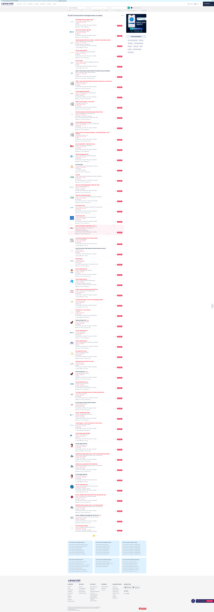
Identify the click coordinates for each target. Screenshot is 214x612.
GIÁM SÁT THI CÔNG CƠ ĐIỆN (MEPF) (84, 226)
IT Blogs (69, 594)
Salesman (130, 46)
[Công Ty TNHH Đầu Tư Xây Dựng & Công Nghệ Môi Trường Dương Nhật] (72, 207)
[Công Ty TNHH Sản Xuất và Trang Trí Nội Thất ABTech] (72, 218)
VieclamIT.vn (103, 588)
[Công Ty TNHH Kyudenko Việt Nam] (72, 322)
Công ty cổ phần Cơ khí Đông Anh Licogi (83, 21)
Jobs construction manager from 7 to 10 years (131, 569)
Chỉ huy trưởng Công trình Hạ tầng (83, 122)
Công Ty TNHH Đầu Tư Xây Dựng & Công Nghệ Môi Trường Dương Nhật (89, 207)
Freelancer (115, 586)
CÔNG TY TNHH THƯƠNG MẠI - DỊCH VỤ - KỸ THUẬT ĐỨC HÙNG (87, 123)
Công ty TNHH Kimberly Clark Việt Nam (83, 424)
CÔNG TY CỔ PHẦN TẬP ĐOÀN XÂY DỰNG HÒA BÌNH (85, 280)
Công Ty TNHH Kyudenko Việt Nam (82, 321)
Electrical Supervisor (82, 371)
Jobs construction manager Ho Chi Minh (103, 546)
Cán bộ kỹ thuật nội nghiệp (82, 525)
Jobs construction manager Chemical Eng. (76, 552)
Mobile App (70, 596)
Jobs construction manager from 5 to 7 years (130, 568)
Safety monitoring (116, 593)
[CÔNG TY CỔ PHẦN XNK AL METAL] (72, 353)
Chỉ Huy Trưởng (79, 60)
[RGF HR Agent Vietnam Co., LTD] (72, 83)
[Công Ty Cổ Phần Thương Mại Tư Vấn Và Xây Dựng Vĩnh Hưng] (72, 517)
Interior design (115, 588)
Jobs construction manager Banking (75, 549)
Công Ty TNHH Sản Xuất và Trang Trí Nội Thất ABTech (86, 217)
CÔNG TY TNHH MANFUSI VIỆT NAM (82, 186)
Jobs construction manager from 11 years (130, 571)
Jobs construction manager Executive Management (78, 571)
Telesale (114, 594)
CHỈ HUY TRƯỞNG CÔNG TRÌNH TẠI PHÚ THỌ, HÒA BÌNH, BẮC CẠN (91, 494)
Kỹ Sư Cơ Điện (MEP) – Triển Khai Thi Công (85, 144)
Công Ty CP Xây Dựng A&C (81, 332)
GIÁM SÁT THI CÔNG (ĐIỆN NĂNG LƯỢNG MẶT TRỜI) (87, 185)
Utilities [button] (54, 3)
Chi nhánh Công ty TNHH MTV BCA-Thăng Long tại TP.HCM (87, 486)
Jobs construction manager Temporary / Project (104, 563)
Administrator (115, 597)
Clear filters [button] (144, 10)
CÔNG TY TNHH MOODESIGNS (81, 239)
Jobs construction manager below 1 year (130, 564)
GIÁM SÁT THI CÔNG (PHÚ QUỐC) (83, 195)
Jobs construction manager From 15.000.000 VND (131, 550)
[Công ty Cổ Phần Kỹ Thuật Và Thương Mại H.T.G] (72, 228)
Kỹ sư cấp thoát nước (138, 43)
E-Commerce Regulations (94, 591)
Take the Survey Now (62, 0)
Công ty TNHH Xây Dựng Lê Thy (82, 445)
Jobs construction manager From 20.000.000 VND (131, 552)
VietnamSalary (30, 3)
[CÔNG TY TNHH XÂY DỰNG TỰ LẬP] (72, 435)
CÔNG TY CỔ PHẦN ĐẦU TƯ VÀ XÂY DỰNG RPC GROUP (86, 92)
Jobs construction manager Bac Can (102, 550)
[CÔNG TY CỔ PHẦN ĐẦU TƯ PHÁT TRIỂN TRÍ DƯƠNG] (72, 52)
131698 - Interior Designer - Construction (85, 101)
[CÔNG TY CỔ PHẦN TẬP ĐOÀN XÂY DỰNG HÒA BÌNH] (72, 281)
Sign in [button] (197, 3)
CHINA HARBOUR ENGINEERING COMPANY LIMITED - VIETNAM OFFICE (89, 455)
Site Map (69, 597)
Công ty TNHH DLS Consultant (81, 393)
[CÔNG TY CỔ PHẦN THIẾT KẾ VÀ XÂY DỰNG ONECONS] (72, 156)
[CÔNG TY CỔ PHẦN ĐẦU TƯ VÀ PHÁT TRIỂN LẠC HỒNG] (72, 497)
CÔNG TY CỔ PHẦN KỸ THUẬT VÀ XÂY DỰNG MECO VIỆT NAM (87, 62)
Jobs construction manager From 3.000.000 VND (131, 544)
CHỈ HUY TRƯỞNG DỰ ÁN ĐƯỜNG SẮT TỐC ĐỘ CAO (88, 515)
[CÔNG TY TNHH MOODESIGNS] (72, 240)
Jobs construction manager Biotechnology (76, 550)
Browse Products (82, 591)
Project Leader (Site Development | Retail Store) (87, 289)
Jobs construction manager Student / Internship (77, 561)
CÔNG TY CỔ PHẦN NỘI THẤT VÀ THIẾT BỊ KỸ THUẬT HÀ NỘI (87, 342)
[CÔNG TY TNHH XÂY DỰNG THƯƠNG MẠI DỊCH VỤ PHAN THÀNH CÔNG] (72, 177)
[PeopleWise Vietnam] (72, 261)
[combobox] (77, 8)
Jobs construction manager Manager (75, 568)
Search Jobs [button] (19, 3)
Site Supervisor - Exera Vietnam (83, 310)
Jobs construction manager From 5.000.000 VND (131, 546)
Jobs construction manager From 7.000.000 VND (131, 547)
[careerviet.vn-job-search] (128, 587)
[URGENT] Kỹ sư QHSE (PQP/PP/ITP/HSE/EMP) (86, 464)
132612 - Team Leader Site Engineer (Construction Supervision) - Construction (94, 81)
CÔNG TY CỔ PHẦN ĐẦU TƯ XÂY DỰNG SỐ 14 (84, 270)
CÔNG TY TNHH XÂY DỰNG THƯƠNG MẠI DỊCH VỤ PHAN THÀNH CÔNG (89, 176)
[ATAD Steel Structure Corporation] (72, 384)
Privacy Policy (92, 588)
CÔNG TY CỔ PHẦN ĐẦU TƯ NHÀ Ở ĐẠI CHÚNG (84, 41)
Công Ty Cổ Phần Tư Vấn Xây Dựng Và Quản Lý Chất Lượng (87, 166)
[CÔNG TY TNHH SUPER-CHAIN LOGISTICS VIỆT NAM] (72, 73)
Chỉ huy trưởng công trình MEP (82, 91)
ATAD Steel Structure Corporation (82, 383)
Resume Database (82, 588)
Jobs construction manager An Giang (102, 547)
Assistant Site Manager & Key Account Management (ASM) (89, 299)
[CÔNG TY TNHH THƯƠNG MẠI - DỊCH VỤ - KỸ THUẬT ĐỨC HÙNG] (72, 124)
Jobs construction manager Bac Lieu (102, 553)
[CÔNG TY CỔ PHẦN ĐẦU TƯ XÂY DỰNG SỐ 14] (72, 271)
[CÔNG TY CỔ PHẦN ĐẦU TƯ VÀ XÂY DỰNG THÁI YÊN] (72, 114)
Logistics (130, 49)
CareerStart (49, 3)
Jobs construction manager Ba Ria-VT (103, 549)
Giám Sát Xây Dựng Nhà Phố (82, 154)
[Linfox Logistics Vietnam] (72, 302)
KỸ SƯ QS (78, 174)
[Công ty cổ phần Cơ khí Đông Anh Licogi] (72, 22)
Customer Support (93, 600)
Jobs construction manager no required (130, 561)
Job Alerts (191, 3)
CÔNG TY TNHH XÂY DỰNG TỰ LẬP (82, 434)
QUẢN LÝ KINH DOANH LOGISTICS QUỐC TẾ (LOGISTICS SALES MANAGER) (93, 71)
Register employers (82, 593)
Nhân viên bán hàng (137, 49)
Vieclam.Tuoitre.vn (104, 586)
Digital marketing (116, 589)
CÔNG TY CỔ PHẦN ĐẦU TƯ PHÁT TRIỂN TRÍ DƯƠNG (85, 51)
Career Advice (42, 3)
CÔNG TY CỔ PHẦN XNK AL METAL (82, 352)
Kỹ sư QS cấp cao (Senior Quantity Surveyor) (86, 402)
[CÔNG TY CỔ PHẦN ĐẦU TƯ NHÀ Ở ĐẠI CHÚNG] (72, 42)
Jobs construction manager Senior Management (77, 569)
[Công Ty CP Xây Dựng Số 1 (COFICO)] (72, 32)
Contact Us (103, 589)
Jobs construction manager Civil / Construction (77, 553)
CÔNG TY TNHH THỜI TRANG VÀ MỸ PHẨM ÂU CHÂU (85, 290)
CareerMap (37, 3)
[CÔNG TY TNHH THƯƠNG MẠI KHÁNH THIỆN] (72, 415)
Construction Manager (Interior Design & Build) (86, 238)
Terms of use (92, 593)
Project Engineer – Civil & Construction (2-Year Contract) (89, 423)
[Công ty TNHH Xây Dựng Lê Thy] (72, 445)
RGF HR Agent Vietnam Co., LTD (82, 82)
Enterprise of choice (137, 7)
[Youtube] (128, 593)
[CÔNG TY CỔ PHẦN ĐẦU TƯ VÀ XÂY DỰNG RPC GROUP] (72, 93)
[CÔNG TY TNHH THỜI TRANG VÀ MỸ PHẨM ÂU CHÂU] (72, 291)
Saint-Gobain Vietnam (80, 362)
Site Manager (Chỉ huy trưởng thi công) (84, 19)
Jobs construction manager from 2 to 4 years (131, 566)
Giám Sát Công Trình (80, 215)
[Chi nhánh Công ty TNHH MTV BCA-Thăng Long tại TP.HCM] (72, 486)
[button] (212, 0)
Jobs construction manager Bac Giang (103, 552)
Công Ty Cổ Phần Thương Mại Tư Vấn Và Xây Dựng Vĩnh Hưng (87, 516)
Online (141, 46)
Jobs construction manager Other (102, 566)
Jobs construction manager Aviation (75, 547)
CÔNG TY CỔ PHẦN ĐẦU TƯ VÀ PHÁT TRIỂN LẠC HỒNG (86, 496)
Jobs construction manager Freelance (103, 564)
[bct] (142, 608)
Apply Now (119, 25)
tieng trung (135, 46)
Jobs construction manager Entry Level (76, 563)
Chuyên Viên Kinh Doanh (133, 40)
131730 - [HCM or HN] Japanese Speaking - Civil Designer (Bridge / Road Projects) (92, 133)
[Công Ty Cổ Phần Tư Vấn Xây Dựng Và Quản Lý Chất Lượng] (72, 166)
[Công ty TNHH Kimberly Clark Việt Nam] (72, 425)
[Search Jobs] (129, 8)
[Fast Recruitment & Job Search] (7, 3)
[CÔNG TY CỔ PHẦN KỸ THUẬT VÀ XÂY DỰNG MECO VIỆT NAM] (72, 63)
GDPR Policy (92, 589)
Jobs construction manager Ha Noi (102, 544)
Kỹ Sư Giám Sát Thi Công (81, 351)
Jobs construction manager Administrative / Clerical (78, 544)
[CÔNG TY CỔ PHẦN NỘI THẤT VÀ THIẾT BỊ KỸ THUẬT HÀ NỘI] (72, 343)
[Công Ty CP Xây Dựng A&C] (72, 332)
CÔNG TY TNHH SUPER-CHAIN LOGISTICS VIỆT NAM (85, 72)
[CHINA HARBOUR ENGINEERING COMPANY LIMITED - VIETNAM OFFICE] (72, 456)
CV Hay (24, 3)
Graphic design (115, 591)
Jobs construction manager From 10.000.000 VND (131, 549)
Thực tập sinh (130, 52)
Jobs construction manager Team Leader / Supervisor (78, 566)
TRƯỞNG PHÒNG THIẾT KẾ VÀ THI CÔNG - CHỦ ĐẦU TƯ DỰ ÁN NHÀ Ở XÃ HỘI (93, 40)
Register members (71, 601)
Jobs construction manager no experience (130, 563)
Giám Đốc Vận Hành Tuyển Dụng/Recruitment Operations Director (91, 248)
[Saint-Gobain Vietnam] (72, 363)
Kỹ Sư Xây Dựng (79, 164)
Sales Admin (130, 43)
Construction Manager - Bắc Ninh (83, 29)
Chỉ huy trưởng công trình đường (83, 433)
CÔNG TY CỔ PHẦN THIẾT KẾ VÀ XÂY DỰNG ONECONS (86, 155)
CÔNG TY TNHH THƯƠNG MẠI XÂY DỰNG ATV (84, 145)
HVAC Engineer (79, 258)
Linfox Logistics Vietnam (80, 301)
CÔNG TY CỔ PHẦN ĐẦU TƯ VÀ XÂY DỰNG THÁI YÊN (85, 113)
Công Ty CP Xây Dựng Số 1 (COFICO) (82, 31)
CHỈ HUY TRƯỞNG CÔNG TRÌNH (83, 412)
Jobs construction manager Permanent (103, 561)
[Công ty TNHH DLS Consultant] (72, 394)
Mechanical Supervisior (82, 320)
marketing (141, 40)
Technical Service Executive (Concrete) (85, 361)
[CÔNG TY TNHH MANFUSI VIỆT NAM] (72, 187)
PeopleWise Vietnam (80, 260)
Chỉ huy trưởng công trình (81, 50)
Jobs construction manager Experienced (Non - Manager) (79, 564)
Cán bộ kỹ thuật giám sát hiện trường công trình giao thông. (89, 112)
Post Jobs (81, 586)
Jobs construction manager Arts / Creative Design (78, 546)
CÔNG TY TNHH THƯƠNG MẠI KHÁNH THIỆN (84, 414)
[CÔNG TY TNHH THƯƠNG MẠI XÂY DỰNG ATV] (72, 146)
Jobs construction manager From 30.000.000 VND (131, 553)
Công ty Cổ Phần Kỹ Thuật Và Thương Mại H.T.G (84, 227)
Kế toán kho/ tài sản (80, 205)
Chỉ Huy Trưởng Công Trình (82, 330)
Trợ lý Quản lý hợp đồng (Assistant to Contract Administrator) (90, 392)
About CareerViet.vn (94, 586)
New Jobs (69, 586)
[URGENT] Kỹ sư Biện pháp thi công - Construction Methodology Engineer (93, 453)
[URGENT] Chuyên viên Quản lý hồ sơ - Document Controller (89, 505)
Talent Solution (82, 589)
